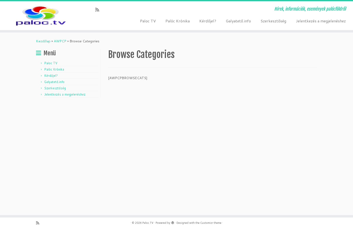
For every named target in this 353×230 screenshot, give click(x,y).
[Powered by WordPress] (172, 222)
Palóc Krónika (177, 21)
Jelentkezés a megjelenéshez (321, 21)
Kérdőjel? (207, 21)
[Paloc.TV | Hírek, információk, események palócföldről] (40, 16)
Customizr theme (210, 223)
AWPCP (60, 41)
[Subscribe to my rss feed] (98, 9)
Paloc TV (148, 21)
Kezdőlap (43, 41)
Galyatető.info (238, 21)
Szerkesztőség (273, 21)
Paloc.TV (147, 223)
